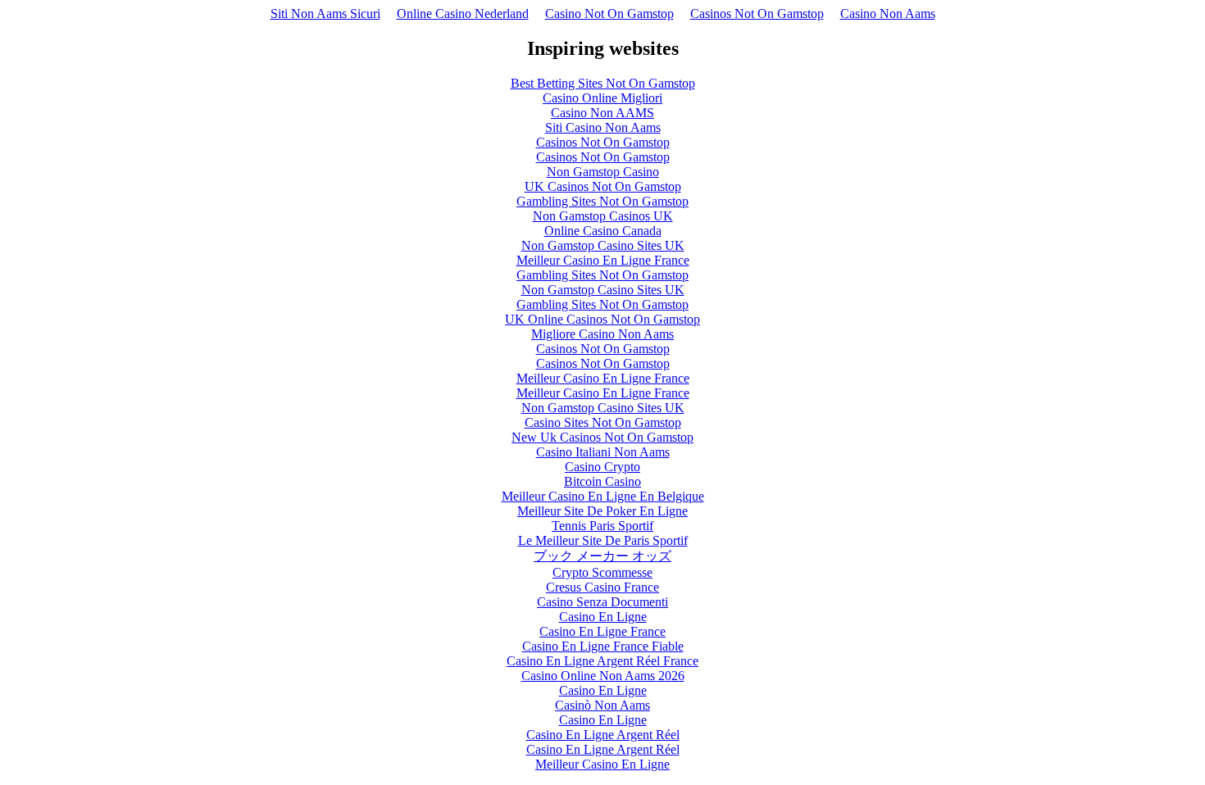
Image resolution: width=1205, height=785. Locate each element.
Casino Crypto (602, 467)
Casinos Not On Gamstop (757, 13)
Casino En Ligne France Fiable (603, 646)
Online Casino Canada (603, 231)
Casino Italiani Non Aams (603, 452)
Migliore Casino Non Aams (602, 334)
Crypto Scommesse (602, 572)
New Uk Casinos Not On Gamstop (602, 437)
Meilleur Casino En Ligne (602, 764)
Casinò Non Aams (602, 705)
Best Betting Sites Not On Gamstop (603, 83)
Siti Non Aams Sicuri (325, 13)
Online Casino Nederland (463, 13)
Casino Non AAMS (602, 113)
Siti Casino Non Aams (603, 127)
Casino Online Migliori (602, 98)
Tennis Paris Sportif (602, 526)
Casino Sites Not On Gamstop (603, 422)
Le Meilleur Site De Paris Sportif (603, 540)
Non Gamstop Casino (603, 172)
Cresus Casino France (602, 587)
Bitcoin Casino (602, 481)
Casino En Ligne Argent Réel (603, 735)
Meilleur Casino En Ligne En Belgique (603, 496)
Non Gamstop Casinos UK (603, 216)
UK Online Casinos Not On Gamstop (602, 319)
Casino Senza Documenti (602, 602)
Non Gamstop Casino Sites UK (602, 245)
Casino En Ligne (603, 617)
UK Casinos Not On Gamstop (603, 186)
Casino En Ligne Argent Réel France (602, 661)
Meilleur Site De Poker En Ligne (602, 511)
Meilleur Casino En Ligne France (602, 260)
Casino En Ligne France (602, 631)
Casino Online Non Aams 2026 (602, 676)
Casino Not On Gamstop (609, 13)
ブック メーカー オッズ (602, 556)
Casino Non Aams (887, 13)
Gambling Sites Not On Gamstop (602, 201)
